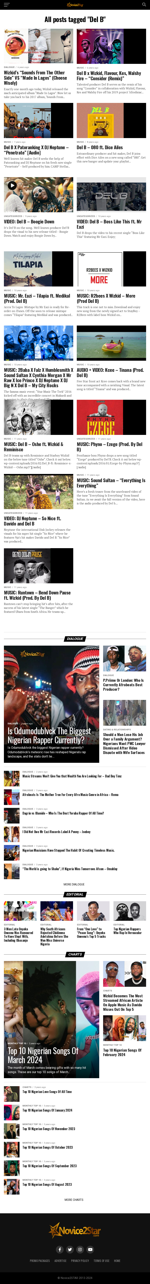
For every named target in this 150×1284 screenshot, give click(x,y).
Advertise (60, 1261)
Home (117, 1261)
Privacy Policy (80, 1261)
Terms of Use (101, 1261)
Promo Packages (40, 1261)
